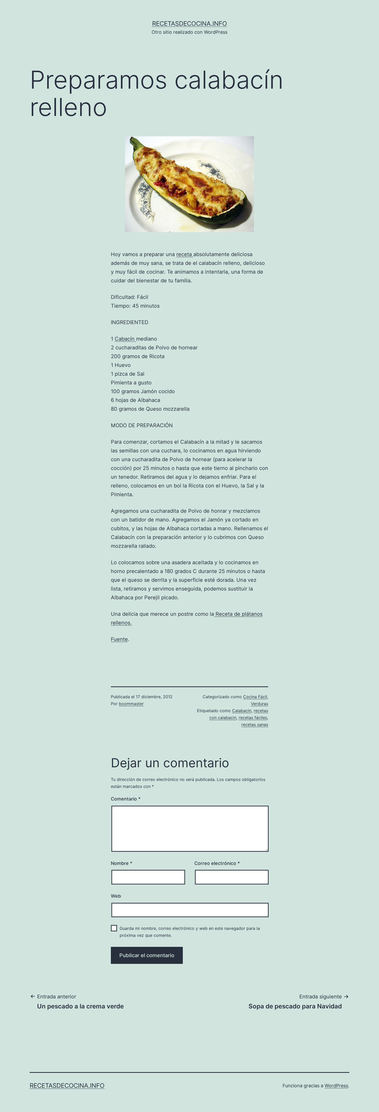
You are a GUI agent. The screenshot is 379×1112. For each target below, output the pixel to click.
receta (184, 254)
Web (116, 896)
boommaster (131, 703)
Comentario (126, 799)
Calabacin (241, 710)
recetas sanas (254, 724)
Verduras (259, 703)
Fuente (119, 639)
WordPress (336, 1085)
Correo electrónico (217, 863)
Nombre (121, 863)
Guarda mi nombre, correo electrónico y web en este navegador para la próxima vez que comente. (190, 932)
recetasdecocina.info (189, 23)
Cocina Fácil (255, 696)
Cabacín (125, 339)
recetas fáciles (253, 717)
